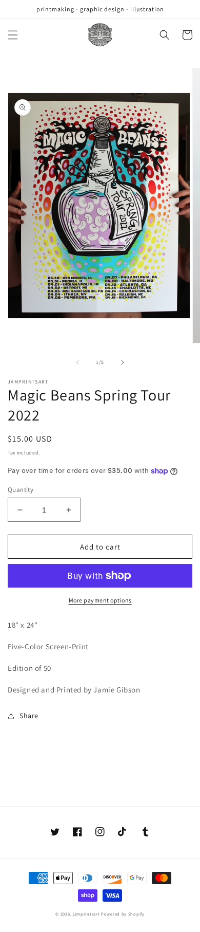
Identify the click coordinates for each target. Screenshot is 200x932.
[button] (13, 35)
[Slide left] (77, 362)
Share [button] (28, 715)
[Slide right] (122, 362)
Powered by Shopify (123, 914)
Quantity (20, 489)
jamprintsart (86, 914)
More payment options (100, 600)
